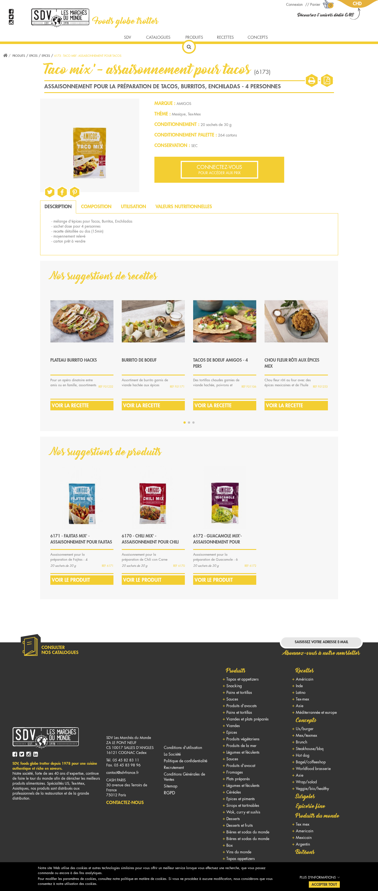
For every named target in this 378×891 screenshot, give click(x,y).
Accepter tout (324, 884)
